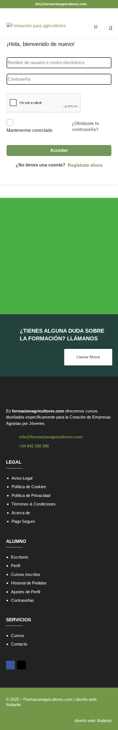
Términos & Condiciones (34, 504)
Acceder (59, 150)
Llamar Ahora (88, 357)
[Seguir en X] (21, 665)
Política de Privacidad (31, 495)
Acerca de (21, 512)
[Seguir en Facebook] (10, 665)
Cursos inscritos (25, 574)
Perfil (15, 565)
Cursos (17, 635)
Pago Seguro (23, 521)
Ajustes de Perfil (25, 591)
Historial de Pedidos (29, 583)
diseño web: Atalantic (93, 720)
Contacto (19, 644)
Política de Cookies (29, 486)
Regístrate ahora (85, 165)
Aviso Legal (22, 478)
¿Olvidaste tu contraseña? (85, 126)
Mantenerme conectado (29, 130)
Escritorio (19, 557)
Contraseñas (22, 600)
